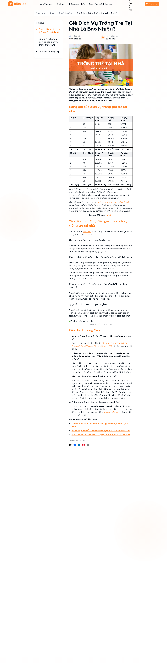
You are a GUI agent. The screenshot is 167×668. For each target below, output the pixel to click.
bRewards (74, 4)
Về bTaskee (46, 4)
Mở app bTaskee (112, 412)
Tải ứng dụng (151, 4)
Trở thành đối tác (103, 4)
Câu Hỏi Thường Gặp (49, 52)
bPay (83, 4)
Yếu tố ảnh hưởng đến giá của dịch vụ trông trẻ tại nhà (48, 42)
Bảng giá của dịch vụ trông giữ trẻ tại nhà (49, 30)
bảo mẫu (87, 232)
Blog (90, 4)
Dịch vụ (60, 4)
